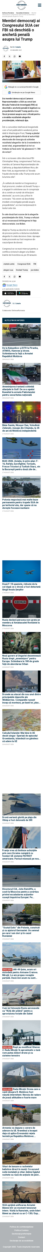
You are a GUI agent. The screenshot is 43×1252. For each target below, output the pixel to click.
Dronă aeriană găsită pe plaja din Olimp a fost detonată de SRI (19, 818)
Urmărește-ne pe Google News (23, 92)
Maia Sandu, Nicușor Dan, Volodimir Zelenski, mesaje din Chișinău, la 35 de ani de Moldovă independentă (21, 428)
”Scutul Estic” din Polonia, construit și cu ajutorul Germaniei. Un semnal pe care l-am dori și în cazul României (21, 931)
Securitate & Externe (22, 13)
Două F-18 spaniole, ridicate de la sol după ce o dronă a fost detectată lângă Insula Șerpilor (21, 587)
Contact (21, 1237)
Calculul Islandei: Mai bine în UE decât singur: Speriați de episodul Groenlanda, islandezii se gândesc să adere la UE (20, 737)
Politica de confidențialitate (21, 1227)
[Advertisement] (21, 536)
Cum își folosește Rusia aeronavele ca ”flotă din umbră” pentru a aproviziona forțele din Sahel (20, 1011)
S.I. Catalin (17, 47)
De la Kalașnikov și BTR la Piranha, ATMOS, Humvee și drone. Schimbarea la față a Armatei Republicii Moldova (20, 352)
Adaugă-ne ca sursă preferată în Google (23, 87)
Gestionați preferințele (21, 1234)
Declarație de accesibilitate (21, 1241)
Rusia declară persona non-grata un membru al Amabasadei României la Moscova (21, 622)
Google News (12, 285)
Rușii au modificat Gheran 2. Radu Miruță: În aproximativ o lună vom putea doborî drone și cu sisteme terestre (21, 1051)
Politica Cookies (21, 1230)
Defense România (8, 13)
